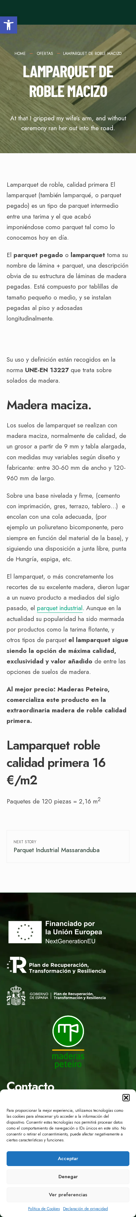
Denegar (68, 1176)
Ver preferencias (68, 1194)
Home (20, 54)
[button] (8, 25)
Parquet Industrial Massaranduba (57, 846)
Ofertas (45, 54)
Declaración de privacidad (85, 1209)
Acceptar (68, 1158)
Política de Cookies (44, 1209)
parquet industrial (60, 608)
